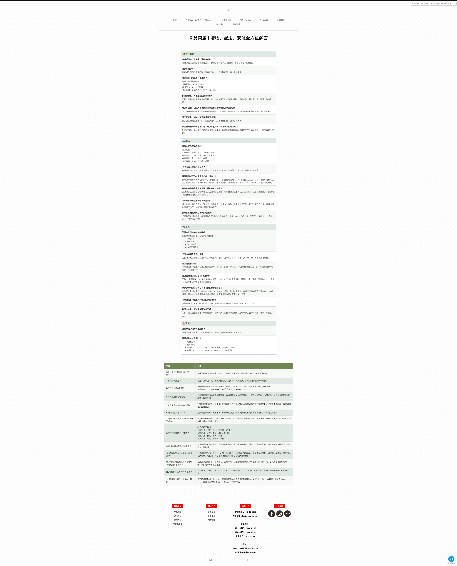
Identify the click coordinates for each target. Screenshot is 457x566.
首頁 (175, 20)
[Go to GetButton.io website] (451, 563)
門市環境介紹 (225, 20)
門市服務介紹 (245, 20)
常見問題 (280, 20)
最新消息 (237, 24)
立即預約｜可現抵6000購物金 (198, 20)
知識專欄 (264, 20)
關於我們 (220, 24)
